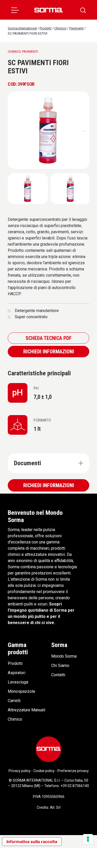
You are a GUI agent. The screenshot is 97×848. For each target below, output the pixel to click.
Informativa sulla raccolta (31, 841)
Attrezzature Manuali (26, 709)
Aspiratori (16, 672)
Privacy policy (20, 771)
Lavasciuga (18, 682)
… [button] (83, 130)
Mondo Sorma (64, 656)
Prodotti (15, 663)
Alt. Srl (55, 807)
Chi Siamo (60, 665)
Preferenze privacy (73, 771)
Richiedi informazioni (48, 351)
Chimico (15, 719)
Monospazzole (21, 691)
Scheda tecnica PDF (49, 338)
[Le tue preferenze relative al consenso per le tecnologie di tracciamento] (88, 839)
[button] (15, 9)
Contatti (58, 674)
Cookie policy (44, 771)
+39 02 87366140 (75, 786)
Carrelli (14, 700)
